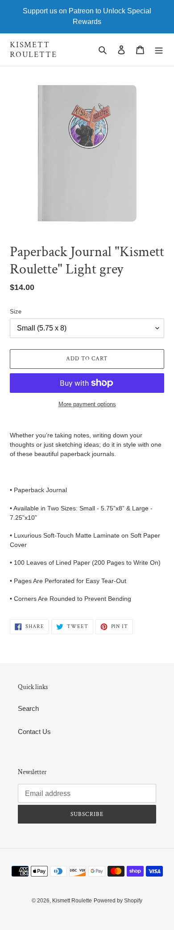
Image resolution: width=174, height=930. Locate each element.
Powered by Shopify (118, 900)
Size (15, 311)
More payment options (87, 404)
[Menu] (158, 49)
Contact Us (34, 731)
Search (28, 708)
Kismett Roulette (33, 49)
